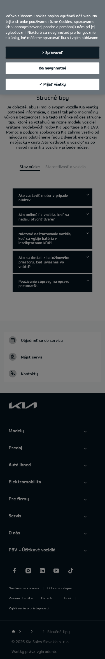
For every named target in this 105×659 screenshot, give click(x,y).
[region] (52, 47)
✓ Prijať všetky (52, 84)
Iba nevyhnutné (52, 68)
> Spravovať (52, 52)
